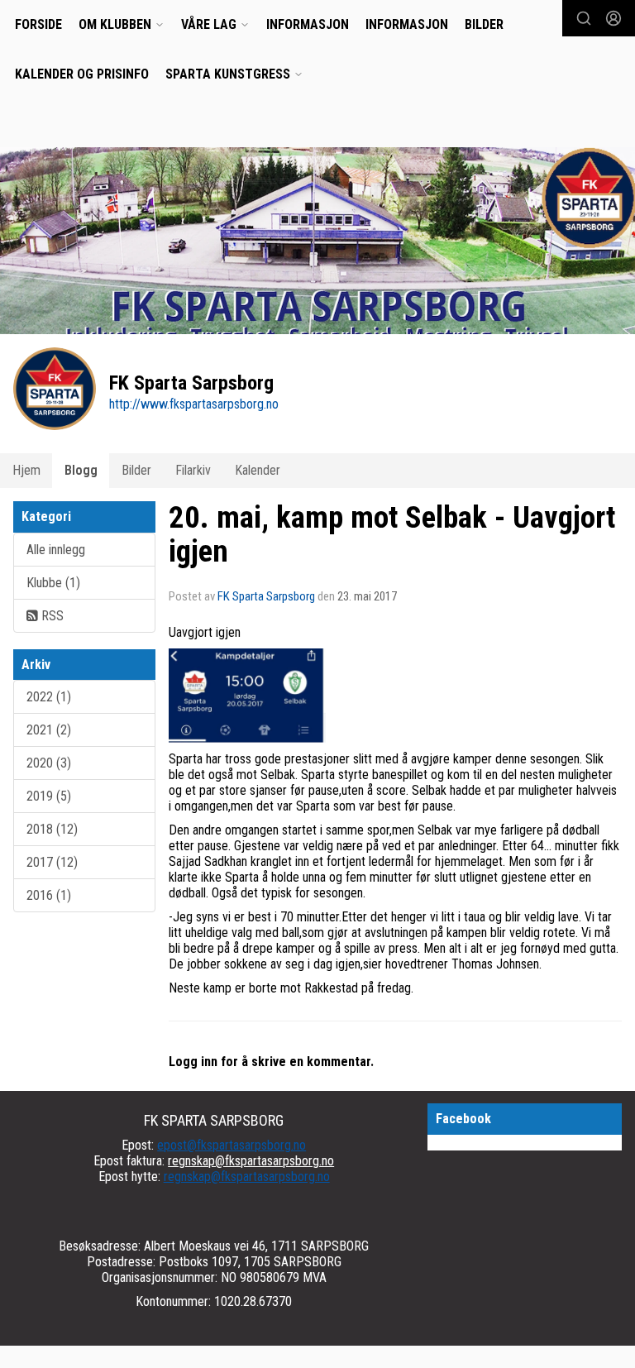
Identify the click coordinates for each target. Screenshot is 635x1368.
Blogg (81, 470)
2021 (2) (48, 730)
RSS (51, 616)
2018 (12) (52, 829)
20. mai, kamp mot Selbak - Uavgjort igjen (392, 534)
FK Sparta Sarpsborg (266, 596)
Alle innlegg (55, 549)
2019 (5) (48, 796)
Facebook (463, 1118)
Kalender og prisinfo (82, 74)
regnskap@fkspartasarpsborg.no (251, 1161)
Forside (38, 24)
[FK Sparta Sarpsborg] (317, 249)
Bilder (484, 24)
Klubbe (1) (53, 583)
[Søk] (584, 18)
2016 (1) (48, 895)
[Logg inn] (613, 18)
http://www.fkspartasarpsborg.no (194, 404)
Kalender (257, 470)
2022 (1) (48, 697)
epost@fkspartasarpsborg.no (231, 1145)
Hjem (26, 470)
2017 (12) (52, 862)
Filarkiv (193, 470)
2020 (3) (48, 763)
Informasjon (307, 24)
